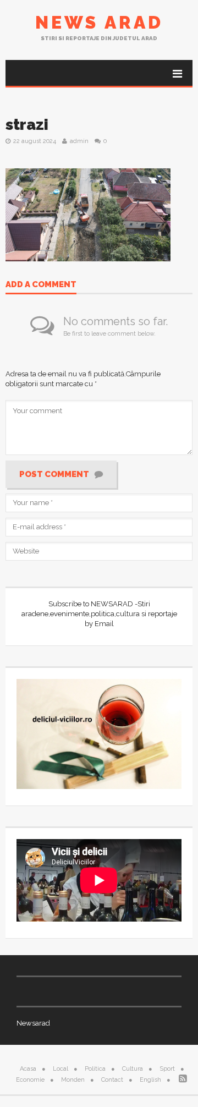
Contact (112, 1079)
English (150, 1079)
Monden (73, 1079)
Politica (95, 1068)
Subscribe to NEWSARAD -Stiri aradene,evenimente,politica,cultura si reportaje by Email (99, 614)
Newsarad (33, 1023)
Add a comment (41, 285)
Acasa (28, 1068)
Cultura (132, 1068)
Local (60, 1068)
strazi (27, 125)
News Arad (99, 22)
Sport (167, 1068)
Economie (30, 1079)
